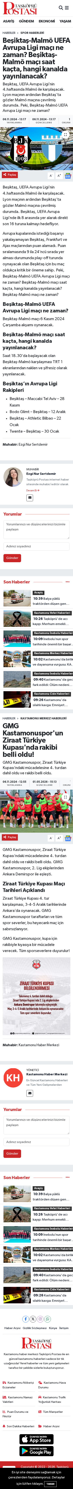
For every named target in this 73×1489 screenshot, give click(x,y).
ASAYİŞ (8, 21)
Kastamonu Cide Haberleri (51, 694)
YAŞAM (65, 21)
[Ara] (61, 8)
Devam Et (31, 490)
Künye (53, 1328)
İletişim (64, 1328)
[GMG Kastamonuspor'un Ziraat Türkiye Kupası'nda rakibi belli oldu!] (36, 811)
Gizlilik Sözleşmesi (35, 1328)
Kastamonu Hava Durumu (52, 1385)
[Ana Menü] (67, 8)
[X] (33, 1319)
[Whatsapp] (47, 1319)
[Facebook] (25, 1319)
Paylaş (12, 174)
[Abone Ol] (67, 175)
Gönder (12, 558)
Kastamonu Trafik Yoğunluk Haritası (52, 1399)
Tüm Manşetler (53, 1411)
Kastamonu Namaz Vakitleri (18, 1399)
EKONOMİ (47, 21)
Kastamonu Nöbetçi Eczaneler (18, 1385)
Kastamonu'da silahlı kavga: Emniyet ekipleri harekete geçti (50, 703)
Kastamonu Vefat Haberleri (52, 613)
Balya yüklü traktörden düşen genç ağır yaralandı (50, 602)
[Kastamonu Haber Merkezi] (13, 1077)
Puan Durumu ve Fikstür (16, 1414)
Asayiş (38, 592)
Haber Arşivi (12, 1328)
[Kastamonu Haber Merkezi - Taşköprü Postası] (20, 8)
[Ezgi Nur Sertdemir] (13, 477)
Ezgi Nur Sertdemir (41, 473)
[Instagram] (40, 1319)
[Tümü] (68, 582)
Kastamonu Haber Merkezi (46, 1074)
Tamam (50, 1484)
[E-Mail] (29, 498)
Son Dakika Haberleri (20, 1426)
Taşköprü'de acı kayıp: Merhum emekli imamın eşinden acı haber (52, 622)
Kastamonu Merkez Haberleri (43, 718)
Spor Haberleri (32, 33)
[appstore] (37, 1440)
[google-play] (37, 1452)
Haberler (9, 33)
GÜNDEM (26, 21)
